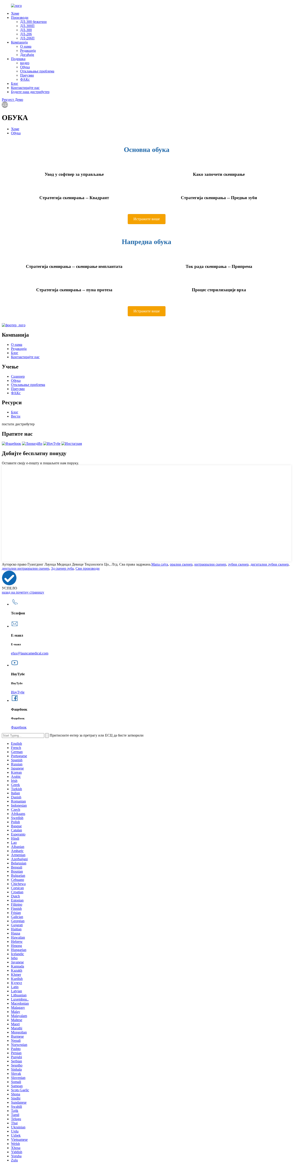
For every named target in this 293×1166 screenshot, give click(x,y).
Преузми (27, 75)
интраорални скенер (210, 564)
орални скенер (181, 564)
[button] (146, 219)
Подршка (18, 59)
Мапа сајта (159, 564)
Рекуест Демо (12, 100)
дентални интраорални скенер (25, 568)
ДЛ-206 (26, 34)
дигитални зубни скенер (269, 564)
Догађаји (27, 55)
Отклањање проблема (37, 71)
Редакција (28, 50)
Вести (15, 416)
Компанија (19, 42)
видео (24, 63)
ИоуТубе (17, 692)
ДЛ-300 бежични (33, 22)
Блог (14, 83)
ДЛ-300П (27, 26)
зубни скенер (238, 564)
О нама (25, 46)
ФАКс (25, 79)
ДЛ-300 (26, 30)
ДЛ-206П (27, 38)
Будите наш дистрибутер (30, 92)
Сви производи (88, 568)
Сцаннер (18, 376)
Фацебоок (19, 727)
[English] (5, 106)
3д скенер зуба (62, 568)
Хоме (15, 13)
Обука (25, 67)
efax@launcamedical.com (29, 653)
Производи (19, 17)
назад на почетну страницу (23, 592)
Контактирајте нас (25, 88)
